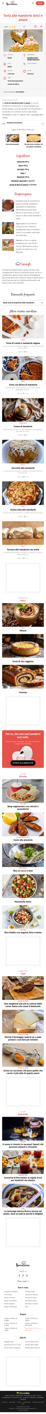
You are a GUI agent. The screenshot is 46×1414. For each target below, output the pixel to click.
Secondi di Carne (31, 1301)
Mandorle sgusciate (19, 181)
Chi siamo (4, 1402)
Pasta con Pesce (9, 1298)
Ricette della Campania (12, 1348)
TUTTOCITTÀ (15, 1397)
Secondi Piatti (30, 1292)
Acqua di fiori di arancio (19, 185)
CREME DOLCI (23, 423)
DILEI (20, 1397)
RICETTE (21, 12)
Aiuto (23, 1403)
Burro (21, 166)
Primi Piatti (8, 1295)
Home (15, 12)
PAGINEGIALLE (19, 1395)
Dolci (23, 599)
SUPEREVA (23, 1399)
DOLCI (25, 12)
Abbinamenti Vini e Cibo (12, 1345)
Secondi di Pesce (31, 1298)
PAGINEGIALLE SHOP (30, 1395)
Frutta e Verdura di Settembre (31, 1324)
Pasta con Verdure (10, 1301)
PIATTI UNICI (23, 804)
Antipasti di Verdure (11, 1292)
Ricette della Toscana (32, 1348)
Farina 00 (20, 162)
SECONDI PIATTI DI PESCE (23, 837)
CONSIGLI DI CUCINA (23, 1001)
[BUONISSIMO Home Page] (12, 3)
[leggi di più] (43, 124)
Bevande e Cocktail (31, 1304)
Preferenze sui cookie (38, 1402)
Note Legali (12, 1402)
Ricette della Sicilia (31, 1342)
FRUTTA (23, 899)
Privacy (19, 1402)
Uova (22, 173)
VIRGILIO (12, 1395)
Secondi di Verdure (31, 1295)
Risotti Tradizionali (10, 1307)
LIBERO (7, 1395)
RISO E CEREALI (23, 868)
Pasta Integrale (9, 1304)
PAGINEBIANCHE (6, 1397)
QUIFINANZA (33, 1397)
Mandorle (20, 177)
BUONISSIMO (40, 1397)
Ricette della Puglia (31, 1345)
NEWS (23, 1208)
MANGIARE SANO (23, 1175)
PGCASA (39, 1395)
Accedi (40, 3)
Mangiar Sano (9, 1342)
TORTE (30, 12)
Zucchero (20, 169)
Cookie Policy (27, 1402)
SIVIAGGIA (26, 1397)
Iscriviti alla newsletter (23, 763)
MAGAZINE (23, 1141)
